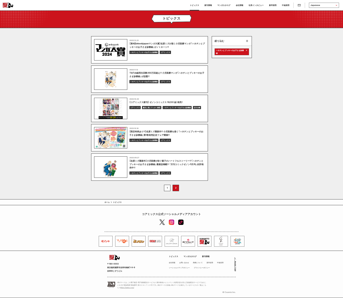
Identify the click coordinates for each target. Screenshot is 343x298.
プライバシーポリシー (202, 268)
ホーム (107, 202)
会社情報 (239, 5)
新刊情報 (208, 5)
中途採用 (285, 5)
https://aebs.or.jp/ (127, 288)
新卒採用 (273, 5)
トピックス (194, 5)
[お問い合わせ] (299, 5)
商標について (198, 263)
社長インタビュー (256, 5)
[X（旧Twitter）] (162, 222)
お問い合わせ (184, 263)
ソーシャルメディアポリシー (179, 268)
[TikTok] (181, 222)
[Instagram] (171, 222)
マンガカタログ (223, 5)
